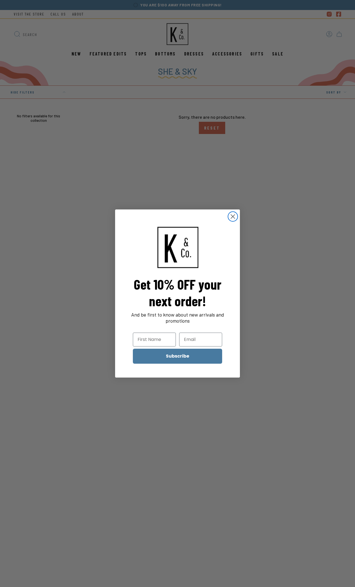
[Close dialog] (233, 216)
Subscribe (177, 356)
